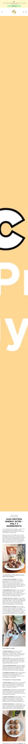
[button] (23, 12)
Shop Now (14, 6)
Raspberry (20, 743)
